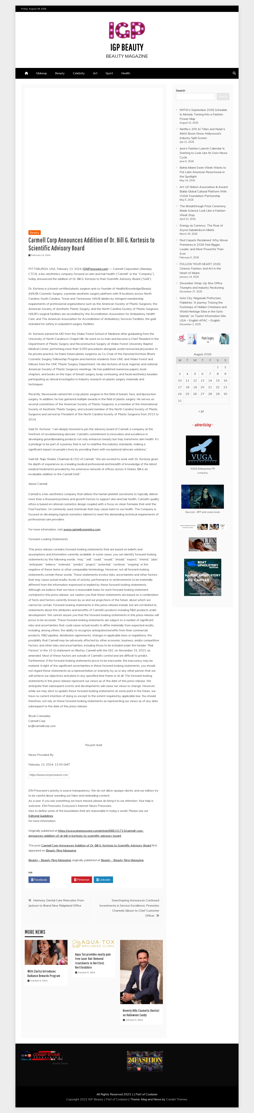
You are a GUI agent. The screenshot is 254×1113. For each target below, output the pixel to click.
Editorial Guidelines (40, 816)
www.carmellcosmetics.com (81, 529)
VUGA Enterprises (200, 468)
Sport (109, 73)
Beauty (60, 73)
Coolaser (122, 1099)
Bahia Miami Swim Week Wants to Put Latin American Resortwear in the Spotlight (203, 172)
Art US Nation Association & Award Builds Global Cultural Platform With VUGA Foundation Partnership (204, 191)
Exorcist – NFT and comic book (203, 512)
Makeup (41, 73)
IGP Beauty (127, 47)
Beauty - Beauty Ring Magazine (49, 860)
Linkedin (104, 879)
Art (95, 73)
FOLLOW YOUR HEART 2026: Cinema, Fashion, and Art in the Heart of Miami (200, 268)
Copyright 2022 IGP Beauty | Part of (91, 1099)
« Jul (201, 411)
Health (125, 73)
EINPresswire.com (95, 269)
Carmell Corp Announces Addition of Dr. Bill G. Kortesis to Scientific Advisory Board (96, 845)
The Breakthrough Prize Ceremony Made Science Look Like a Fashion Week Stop (203, 210)
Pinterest (82, 879)
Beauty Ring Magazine (61, 850)
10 (180, 380)
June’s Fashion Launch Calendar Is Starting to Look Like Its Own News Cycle (203, 152)
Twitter (61, 879)
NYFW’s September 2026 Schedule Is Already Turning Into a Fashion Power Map (203, 114)
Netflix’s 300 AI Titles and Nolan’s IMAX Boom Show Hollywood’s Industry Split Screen (202, 133)
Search (180, 90)
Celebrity (79, 73)
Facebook (40, 879)
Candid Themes (176, 1099)
